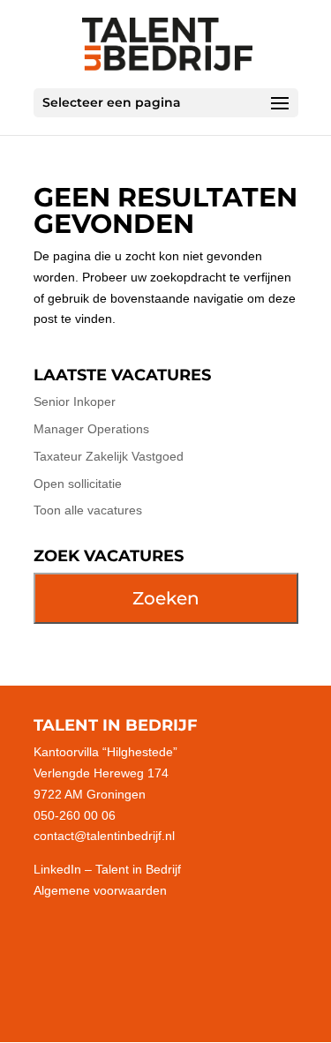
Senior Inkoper (75, 401)
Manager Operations (91, 429)
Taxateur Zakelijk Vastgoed (109, 456)
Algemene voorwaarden (100, 890)
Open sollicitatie (78, 483)
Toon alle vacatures (88, 510)
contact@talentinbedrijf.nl (104, 836)
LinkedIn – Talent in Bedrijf (107, 869)
